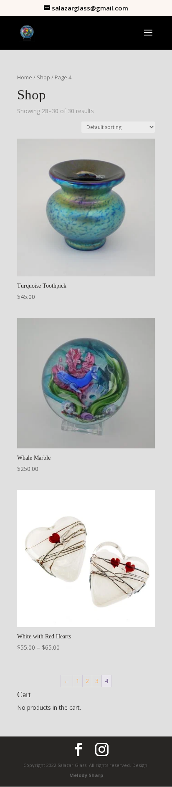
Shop (43, 77)
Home (24, 77)
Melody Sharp (86, 775)
